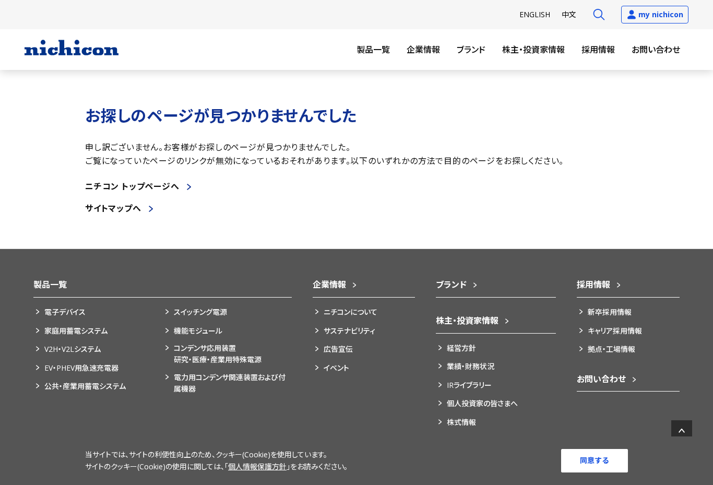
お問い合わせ (656, 49)
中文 (569, 14)
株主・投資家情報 (533, 49)
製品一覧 (373, 49)
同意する (594, 460)
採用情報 (598, 49)
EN (534, 14)
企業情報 (423, 49)
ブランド (471, 49)
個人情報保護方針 (257, 466)
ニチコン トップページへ (132, 186)
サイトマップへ (113, 208)
